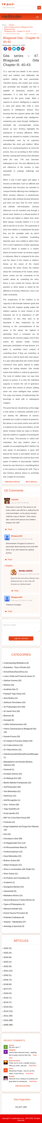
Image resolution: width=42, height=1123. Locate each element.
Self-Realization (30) (12, 787)
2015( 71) (8, 998)
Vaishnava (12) (10, 796)
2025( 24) (8, 953)
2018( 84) (8, 984)
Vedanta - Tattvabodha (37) (15, 922)
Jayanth (14, 500)
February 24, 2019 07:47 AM (21, 539)
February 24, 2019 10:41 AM (28, 574)
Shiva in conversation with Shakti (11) (19, 869)
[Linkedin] (9, 4)
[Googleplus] (13, 4)
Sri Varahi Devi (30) (12, 711)
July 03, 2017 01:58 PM (20, 503)
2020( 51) (8, 975)
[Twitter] (4, 4)
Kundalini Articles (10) (13, 774)
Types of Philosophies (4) (14, 904)
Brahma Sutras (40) (12, 860)
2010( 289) (8, 1020)
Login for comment (21, 638)
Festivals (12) (9, 822)
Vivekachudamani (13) (13, 852)
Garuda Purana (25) (12, 736)
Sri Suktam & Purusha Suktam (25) (18, 741)
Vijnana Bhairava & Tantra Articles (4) (19, 900)
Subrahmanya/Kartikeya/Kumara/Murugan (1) (21, 755)
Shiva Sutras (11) (11, 874)
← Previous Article (11, 482)
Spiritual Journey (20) (12, 680)
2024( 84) (8, 957)
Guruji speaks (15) (11, 813)
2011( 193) (8, 1016)
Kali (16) (7, 834)
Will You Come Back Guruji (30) (17, 818)
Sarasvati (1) (9, 769)
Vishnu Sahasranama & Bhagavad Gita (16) (20, 730)
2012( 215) (8, 1011)
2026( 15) (8, 948)
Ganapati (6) (9, 720)
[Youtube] (7, 4)
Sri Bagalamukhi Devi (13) (14, 843)
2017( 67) (8, 989)
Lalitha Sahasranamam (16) (15, 724)
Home (4, 25)
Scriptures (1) (9, 882)
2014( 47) (8, 1002)
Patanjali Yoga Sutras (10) (14, 694)
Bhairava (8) (9, 716)
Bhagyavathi (16, 536)
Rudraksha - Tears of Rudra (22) (17, 667)
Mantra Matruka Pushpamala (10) (17, 783)
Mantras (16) (9, 685)
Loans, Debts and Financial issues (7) (19, 676)
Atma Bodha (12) (11, 698)
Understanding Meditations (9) (16, 663)
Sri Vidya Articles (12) (12, 750)
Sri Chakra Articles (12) (13, 745)
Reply (9, 529)
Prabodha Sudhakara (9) (14, 917)
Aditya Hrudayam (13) (13, 865)
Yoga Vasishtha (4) (11, 809)
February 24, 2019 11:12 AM (21, 600)
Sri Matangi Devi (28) (12, 778)
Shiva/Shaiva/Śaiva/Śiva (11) (16, 672)
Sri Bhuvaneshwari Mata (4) (15, 847)
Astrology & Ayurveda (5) (14, 926)
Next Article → (32, 482)
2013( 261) (8, 1007)
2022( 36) (8, 966)
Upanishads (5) (10, 891)
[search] (39, 7)
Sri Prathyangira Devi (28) (14, 707)
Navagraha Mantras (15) (14, 887)
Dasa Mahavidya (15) (12, 856)
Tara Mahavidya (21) (12, 791)
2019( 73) (8, 980)
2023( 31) (8, 962)
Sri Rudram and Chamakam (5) (16, 878)
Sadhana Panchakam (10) (14, 702)
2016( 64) (8, 993)
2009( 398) (8, 1025)
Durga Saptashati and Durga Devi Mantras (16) (21, 828)
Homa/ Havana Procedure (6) (16, 913)
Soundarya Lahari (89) (13, 839)
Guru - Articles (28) (11, 805)
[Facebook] (2, 4)
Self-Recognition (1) (12, 800)
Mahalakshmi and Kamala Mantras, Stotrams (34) (18, 763)
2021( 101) (8, 971)
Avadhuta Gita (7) (11, 689)
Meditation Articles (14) (13, 895)
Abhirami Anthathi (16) (13, 909)
